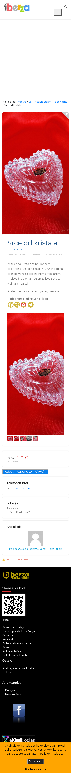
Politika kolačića (35, 769)
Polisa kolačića (11, 651)
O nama (7, 635)
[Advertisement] (35, 59)
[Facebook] (11, 305)
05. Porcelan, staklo (40, 101)
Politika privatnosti (14, 655)
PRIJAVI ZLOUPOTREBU (18, 559)
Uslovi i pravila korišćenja (18, 631)
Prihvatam (35, 761)
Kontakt (7, 639)
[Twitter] (31, 305)
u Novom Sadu (12, 694)
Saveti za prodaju (13, 627)
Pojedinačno (60, 101)
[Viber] (17, 305)
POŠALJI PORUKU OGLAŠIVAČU (25, 471)
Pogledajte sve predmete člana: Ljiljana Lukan (35, 548)
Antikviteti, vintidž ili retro (19, 643)
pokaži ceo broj (22, 488)
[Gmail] (23, 305)
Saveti (6, 647)
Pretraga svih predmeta (18, 668)
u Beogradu (10, 690)
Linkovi (7, 672)
